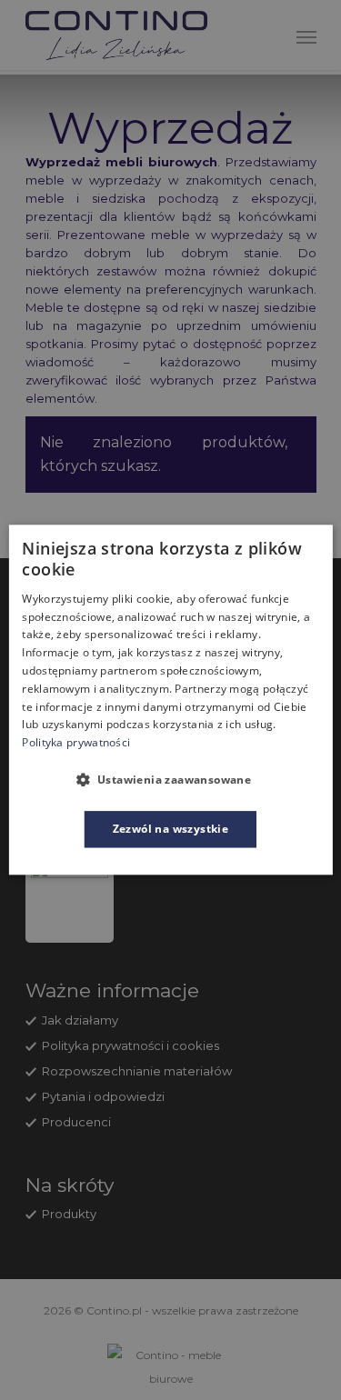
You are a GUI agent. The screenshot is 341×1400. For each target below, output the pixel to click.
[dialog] (170, 700)
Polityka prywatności (76, 742)
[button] (171, 779)
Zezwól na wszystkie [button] (171, 828)
